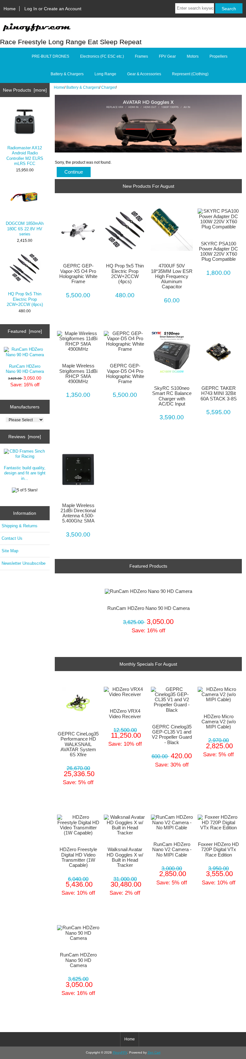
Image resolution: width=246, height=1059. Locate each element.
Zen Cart (154, 1052)
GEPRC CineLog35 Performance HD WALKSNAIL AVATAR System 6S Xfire (78, 744)
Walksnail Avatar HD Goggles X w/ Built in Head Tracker (125, 857)
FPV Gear (167, 56)
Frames (141, 56)
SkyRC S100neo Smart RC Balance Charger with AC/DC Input (172, 396)
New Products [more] (25, 90)
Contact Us (12, 538)
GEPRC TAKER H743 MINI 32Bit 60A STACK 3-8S (219, 393)
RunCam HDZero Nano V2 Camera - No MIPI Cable (172, 849)
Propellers (218, 56)
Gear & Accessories (144, 74)
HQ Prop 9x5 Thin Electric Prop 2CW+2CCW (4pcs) (25, 299)
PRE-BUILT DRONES (50, 56)
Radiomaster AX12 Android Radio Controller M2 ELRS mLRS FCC (24, 155)
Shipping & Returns (19, 525)
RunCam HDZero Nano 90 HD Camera (25, 369)
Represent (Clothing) (190, 74)
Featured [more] (25, 331)
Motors (193, 56)
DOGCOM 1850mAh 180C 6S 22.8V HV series (25, 228)
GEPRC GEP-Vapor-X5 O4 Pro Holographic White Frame (78, 273)
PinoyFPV (120, 1052)
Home (10, 8)
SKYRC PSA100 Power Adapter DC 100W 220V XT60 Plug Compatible (218, 251)
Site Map (10, 550)
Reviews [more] (24, 436)
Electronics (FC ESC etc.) (102, 56)
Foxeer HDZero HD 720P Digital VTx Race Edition (218, 849)
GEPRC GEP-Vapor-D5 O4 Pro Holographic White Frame (125, 373)
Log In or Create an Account (52, 8)
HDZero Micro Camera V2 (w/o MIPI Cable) (218, 721)
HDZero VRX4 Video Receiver (125, 714)
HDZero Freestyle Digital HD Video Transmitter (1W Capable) (78, 857)
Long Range (105, 74)
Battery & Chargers (82, 87)
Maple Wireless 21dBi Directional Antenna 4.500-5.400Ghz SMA (78, 513)
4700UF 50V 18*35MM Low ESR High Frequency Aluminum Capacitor (172, 276)
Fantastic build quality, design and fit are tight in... (24, 472)
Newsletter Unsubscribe (23, 563)
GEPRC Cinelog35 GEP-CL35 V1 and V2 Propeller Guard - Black (172, 734)
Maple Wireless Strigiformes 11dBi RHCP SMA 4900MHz (78, 373)
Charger (108, 87)
